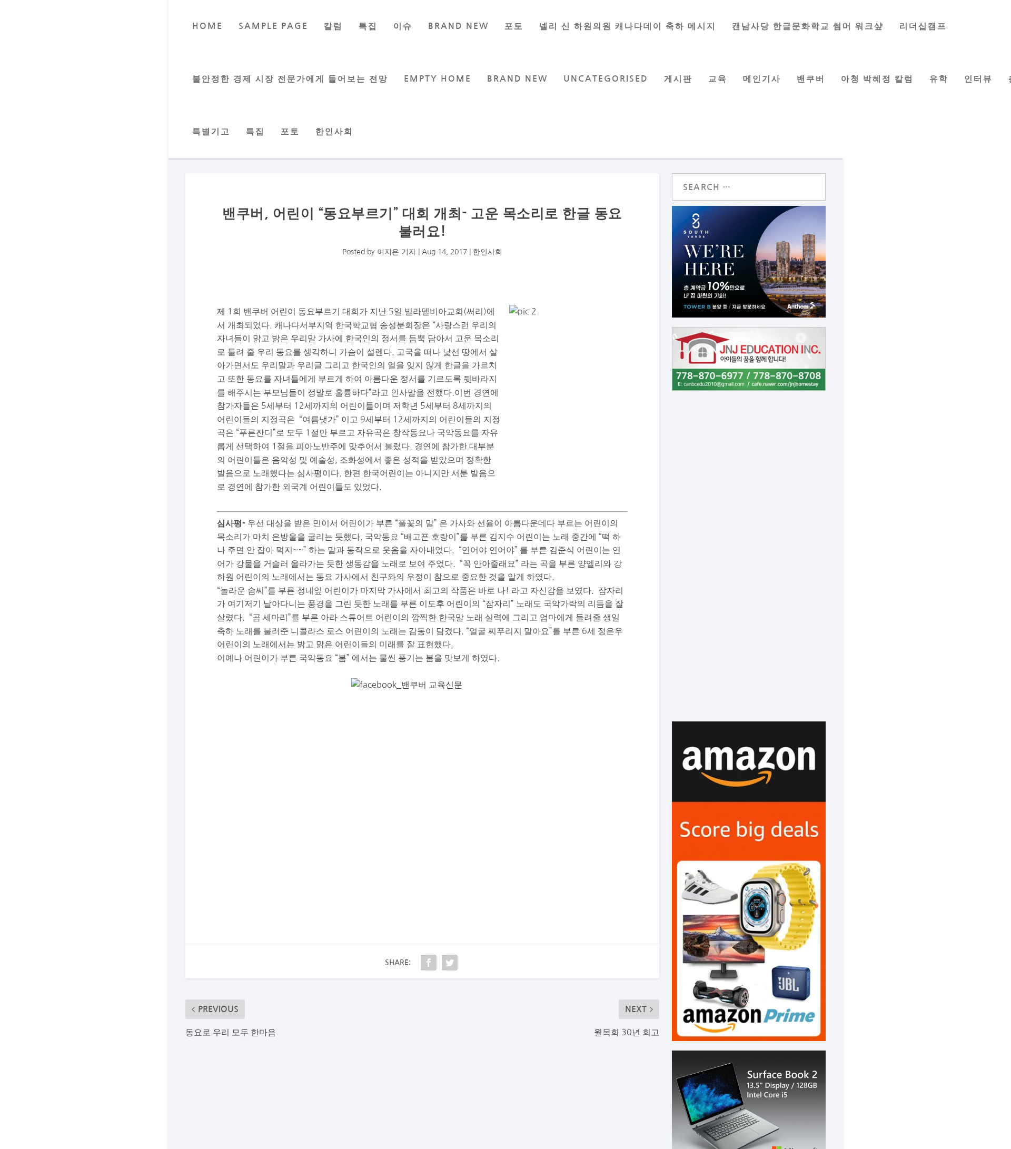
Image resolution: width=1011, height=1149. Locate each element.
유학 (938, 79)
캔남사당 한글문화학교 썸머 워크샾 (808, 26)
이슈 (402, 26)
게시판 (678, 79)
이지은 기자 (396, 251)
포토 (513, 26)
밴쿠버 (811, 79)
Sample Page (273, 26)
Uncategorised (605, 79)
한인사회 (334, 131)
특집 (368, 26)
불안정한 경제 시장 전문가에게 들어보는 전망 (290, 79)
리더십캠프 (923, 26)
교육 (717, 79)
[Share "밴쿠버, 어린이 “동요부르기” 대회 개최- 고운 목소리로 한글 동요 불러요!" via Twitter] (449, 962)
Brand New (517, 79)
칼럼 (333, 26)
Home (207, 26)
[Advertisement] (422, 804)
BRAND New (458, 26)
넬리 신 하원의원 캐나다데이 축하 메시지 (627, 26)
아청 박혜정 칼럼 (877, 79)
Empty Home (437, 79)
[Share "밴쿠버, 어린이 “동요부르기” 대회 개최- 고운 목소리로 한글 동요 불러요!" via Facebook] (428, 962)
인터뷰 (978, 79)
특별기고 (211, 131)
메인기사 (762, 79)
